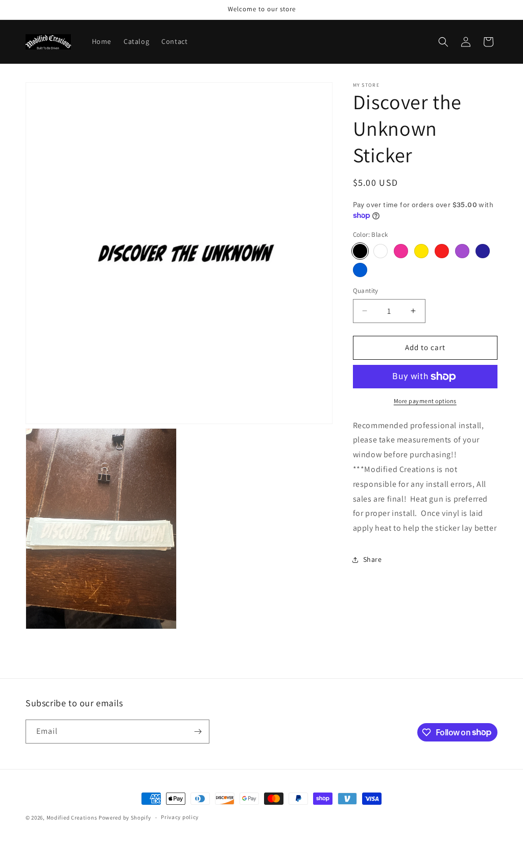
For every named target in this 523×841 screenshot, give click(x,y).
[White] (380, 251)
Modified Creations (72, 817)
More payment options (425, 401)
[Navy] (483, 251)
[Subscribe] (197, 732)
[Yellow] (421, 251)
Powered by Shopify (125, 817)
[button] (443, 42)
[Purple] (462, 251)
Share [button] (372, 559)
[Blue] (360, 270)
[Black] (360, 251)
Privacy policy (180, 817)
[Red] (442, 251)
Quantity (365, 290)
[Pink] (401, 251)
